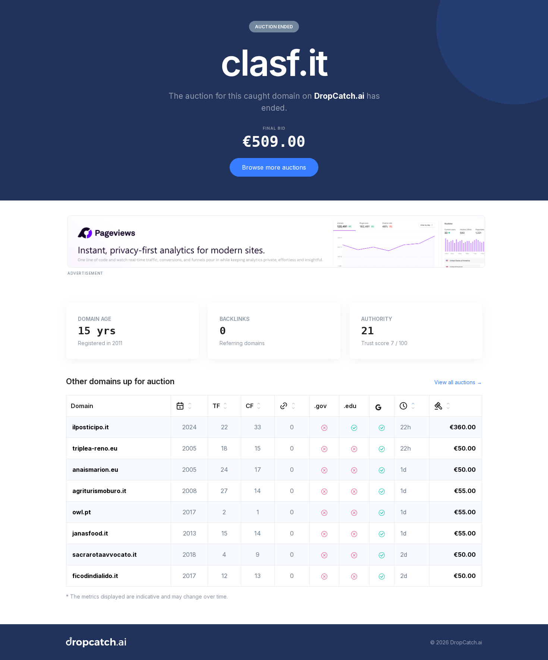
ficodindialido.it (95, 576)
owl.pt (81, 512)
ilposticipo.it (90, 427)
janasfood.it (90, 533)
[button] (118, 406)
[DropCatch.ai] (96, 642)
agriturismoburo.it (99, 491)
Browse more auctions (274, 167)
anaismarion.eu (95, 469)
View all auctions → (458, 382)
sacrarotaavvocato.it (104, 554)
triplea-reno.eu (94, 448)
